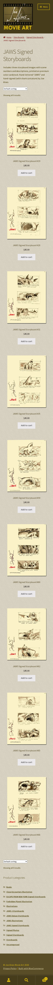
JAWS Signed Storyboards (17, 925)
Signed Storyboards (35, 37)
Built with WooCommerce (31, 968)
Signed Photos (12, 930)
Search (26, 980)
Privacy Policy (10, 968)
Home (9, 37)
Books (9, 887)
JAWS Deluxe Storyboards (17, 916)
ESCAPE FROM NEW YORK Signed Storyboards (26, 896)
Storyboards (19, 37)
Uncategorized (12, 944)
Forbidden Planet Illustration (19, 901)
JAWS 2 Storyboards (15, 911)
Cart (40, 978)
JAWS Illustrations (14, 920)
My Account (9, 980)
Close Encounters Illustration (19, 892)
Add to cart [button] (26, 172)
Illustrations (12, 906)
